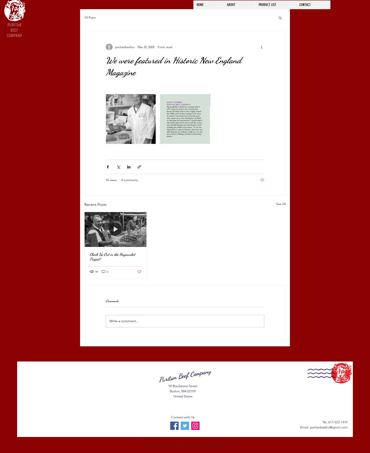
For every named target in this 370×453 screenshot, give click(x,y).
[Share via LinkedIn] (129, 167)
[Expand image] (131, 119)
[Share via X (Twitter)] (118, 167)
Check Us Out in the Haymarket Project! (112, 256)
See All (281, 204)
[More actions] (261, 47)
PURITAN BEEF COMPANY (14, 30)
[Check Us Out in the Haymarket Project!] (115, 229)
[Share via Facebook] (108, 167)
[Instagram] (195, 426)
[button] (280, 17)
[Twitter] (185, 426)
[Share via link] (139, 167)
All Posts (90, 17)
